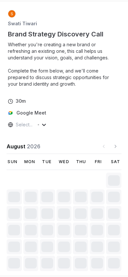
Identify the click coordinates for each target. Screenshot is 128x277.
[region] (64, 64)
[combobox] (16, 125)
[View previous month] (104, 146)
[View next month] (115, 146)
